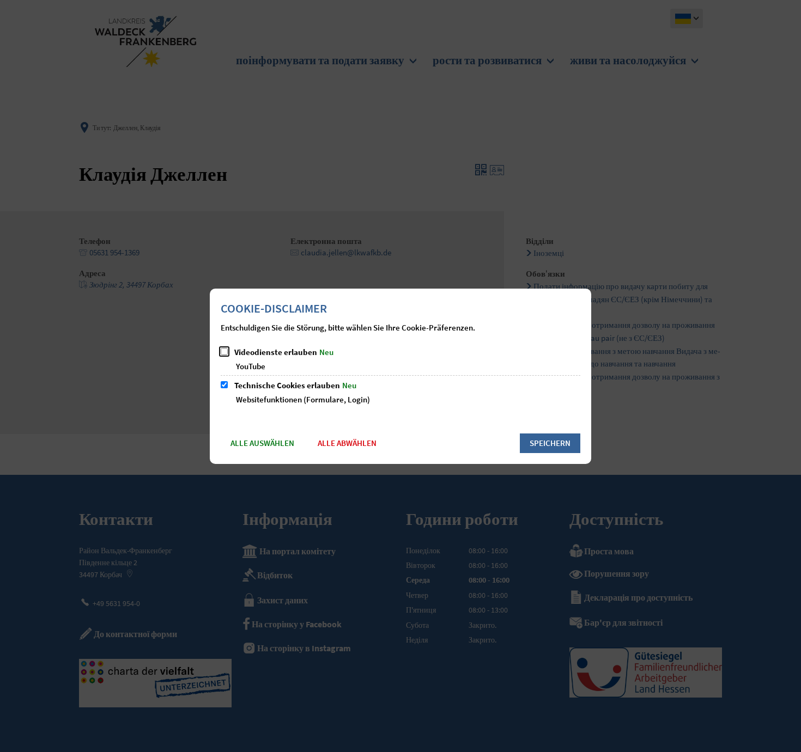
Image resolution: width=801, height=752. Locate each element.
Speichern (550, 443)
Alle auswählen (262, 443)
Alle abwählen (347, 443)
